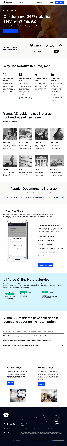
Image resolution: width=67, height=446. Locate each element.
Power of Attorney (59, 417)
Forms (33, 2)
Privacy (49, 439)
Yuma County (15, 10)
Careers (22, 421)
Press (22, 417)
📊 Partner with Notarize (24, 424)
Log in (51, 2)
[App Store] (7, 432)
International (46, 421)
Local (4, 10)
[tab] (50, 229)
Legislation (23, 419)
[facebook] (7, 423)
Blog (44, 415)
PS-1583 (56, 419)
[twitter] (4, 423)
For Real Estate (35, 423)
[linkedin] (11, 423)
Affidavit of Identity (59, 415)
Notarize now (59, 2)
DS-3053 (57, 421)
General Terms (42, 439)
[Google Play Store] (7, 428)
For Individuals (35, 417)
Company (23, 415)
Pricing (28, 2)
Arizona (9, 10)
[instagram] (14, 423)
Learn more (10, 382)
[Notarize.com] (6, 415)
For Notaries (34, 419)
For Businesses (35, 421)
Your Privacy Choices (59, 440)
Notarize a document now (10, 31)
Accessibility (35, 439)
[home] (9, 2)
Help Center (45, 417)
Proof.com (18, 440)
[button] (22, 2)
